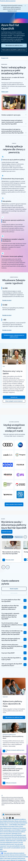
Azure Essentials (15, 822)
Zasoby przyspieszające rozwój (7, 830)
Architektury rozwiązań (20, 830)
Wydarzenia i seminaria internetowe (14, 838)
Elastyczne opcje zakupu (9, 826)
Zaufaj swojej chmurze (5, 822)
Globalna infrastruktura (8, 821)
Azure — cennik (8, 824)
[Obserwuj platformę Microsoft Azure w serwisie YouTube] (13, 818)
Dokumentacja (7, 837)
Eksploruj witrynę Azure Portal (12, 814)
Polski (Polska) (3, 851)
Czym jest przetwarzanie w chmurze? (9, 842)
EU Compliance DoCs (21, 860)
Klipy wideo (23, 840)
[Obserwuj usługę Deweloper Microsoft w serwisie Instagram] (7, 818)
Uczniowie (2, 838)
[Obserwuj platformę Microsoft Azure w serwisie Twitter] (4, 818)
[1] (2, 795)
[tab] (7, 536)
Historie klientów (23, 822)
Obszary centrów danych (21, 821)
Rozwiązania (23, 828)
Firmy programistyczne (5, 835)
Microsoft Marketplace (16, 835)
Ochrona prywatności (18, 856)
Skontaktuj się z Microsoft (6, 856)
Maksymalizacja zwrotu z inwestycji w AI (9, 828)
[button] (14, 58)
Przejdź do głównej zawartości (8, 1)
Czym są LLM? (7, 847)
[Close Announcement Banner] (25, 6)
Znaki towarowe (21, 858)
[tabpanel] (14, 554)
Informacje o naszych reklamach (8, 860)
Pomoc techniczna (4, 831)
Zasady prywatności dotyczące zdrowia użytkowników (13, 855)
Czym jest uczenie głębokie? (13, 846)
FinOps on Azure (19, 826)
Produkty (2, 824)
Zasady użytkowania (12, 858)
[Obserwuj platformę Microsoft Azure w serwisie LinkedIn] (10, 818)
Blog (13, 837)
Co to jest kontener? (15, 847)
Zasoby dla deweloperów (20, 837)
